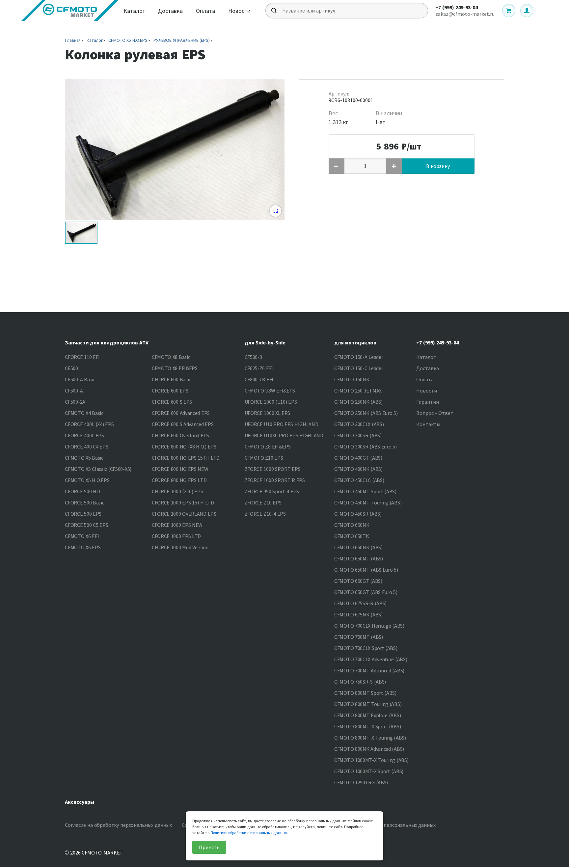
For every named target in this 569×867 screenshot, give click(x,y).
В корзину (438, 166)
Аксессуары (79, 802)
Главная (73, 40)
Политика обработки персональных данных (384, 825)
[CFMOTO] (70, 10)
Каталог (134, 10)
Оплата (205, 10)
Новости (239, 10)
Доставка (170, 10)
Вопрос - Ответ (434, 413)
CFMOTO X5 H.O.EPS (128, 40)
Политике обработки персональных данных (248, 832)
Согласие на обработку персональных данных (118, 825)
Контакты (428, 424)
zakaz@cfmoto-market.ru (465, 14)
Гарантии (427, 401)
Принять (209, 847)
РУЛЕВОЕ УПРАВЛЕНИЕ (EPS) (181, 40)
